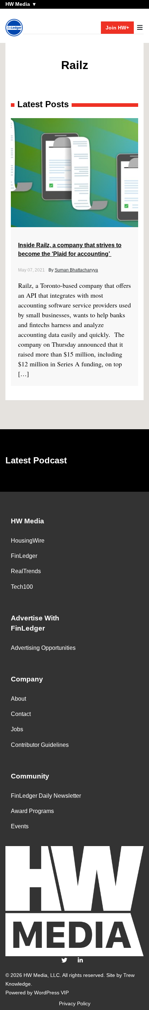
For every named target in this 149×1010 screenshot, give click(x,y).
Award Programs (32, 811)
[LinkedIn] (80, 960)
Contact (21, 714)
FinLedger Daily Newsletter (46, 796)
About (18, 699)
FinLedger (24, 556)
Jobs (17, 729)
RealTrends (26, 571)
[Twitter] (64, 960)
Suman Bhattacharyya (76, 270)
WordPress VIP (51, 992)
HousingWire (27, 541)
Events (20, 826)
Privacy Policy (74, 1003)
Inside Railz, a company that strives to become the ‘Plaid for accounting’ (70, 249)
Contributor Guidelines (40, 745)
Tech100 (22, 587)
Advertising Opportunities (43, 648)
